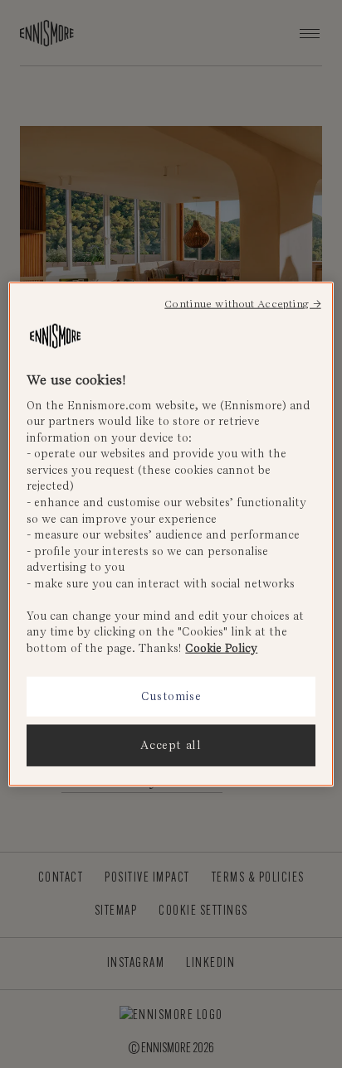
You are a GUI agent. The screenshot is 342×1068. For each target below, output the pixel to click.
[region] (170, 534)
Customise (171, 696)
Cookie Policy (221, 647)
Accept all (171, 745)
